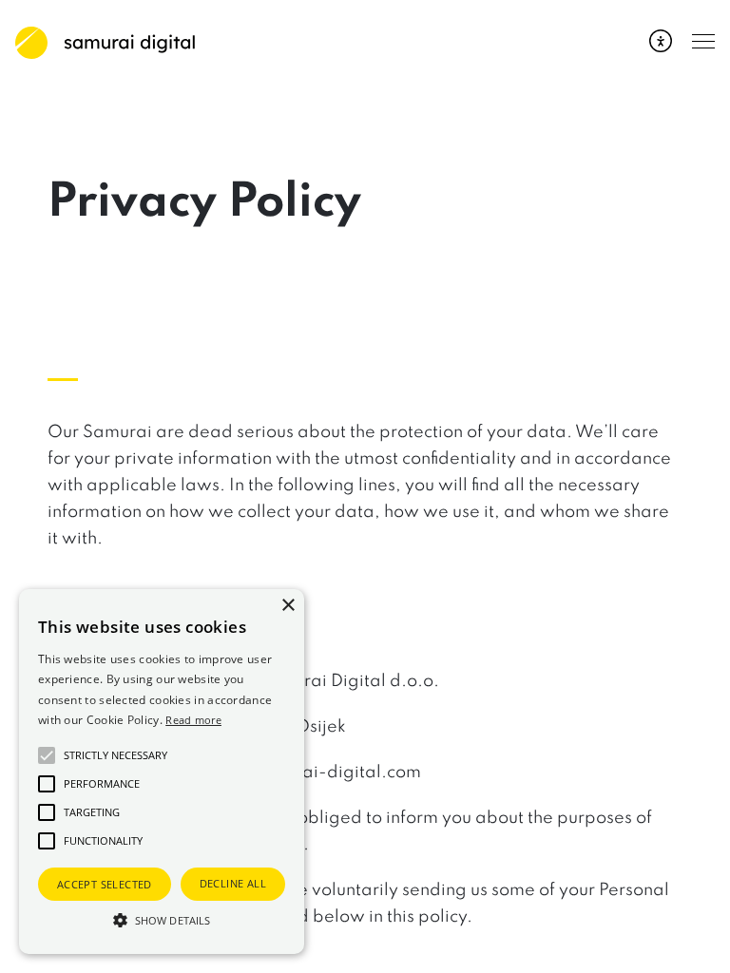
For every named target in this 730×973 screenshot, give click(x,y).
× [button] (287, 606)
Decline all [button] (233, 883)
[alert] (161, 771)
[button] (161, 919)
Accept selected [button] (104, 884)
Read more (193, 720)
